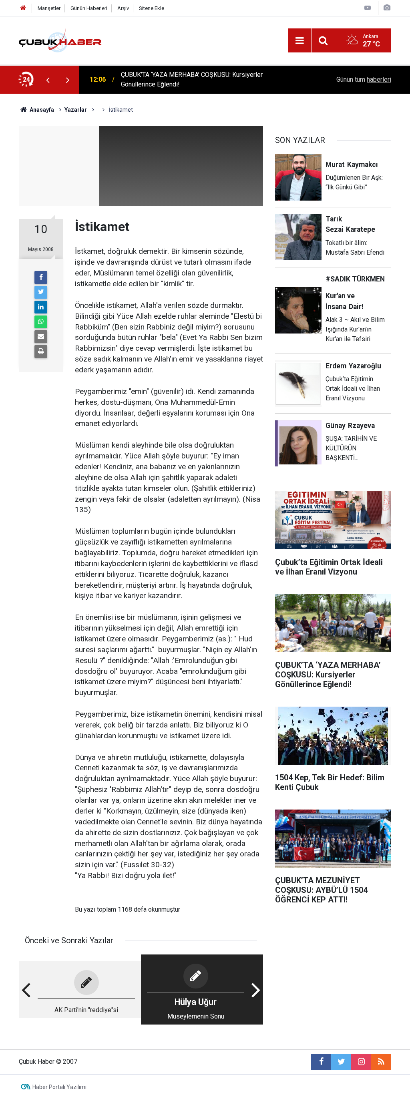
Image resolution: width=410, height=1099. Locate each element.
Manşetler (49, 8)
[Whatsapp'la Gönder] (40, 321)
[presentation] (48, 79)
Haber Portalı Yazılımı (59, 1087)
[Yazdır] (40, 351)
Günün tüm (363, 79)
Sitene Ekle (151, 8)
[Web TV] (367, 8)
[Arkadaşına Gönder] (40, 336)
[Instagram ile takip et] (361, 1062)
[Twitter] (40, 292)
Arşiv (123, 8)
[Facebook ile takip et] (321, 1062)
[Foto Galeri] (386, 8)
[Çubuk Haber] (60, 40)
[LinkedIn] (40, 307)
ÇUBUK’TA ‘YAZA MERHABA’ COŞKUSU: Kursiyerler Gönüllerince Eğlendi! (192, 79)
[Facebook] (40, 277)
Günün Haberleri (88, 8)
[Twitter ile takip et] (341, 1062)
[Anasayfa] (23, 8)
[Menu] (299, 40)
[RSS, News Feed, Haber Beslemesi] (381, 1062)
